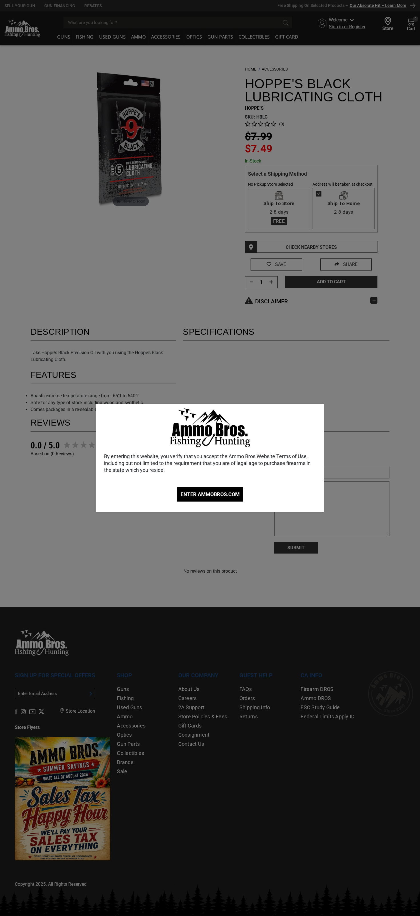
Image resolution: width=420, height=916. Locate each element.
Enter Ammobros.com (210, 494)
